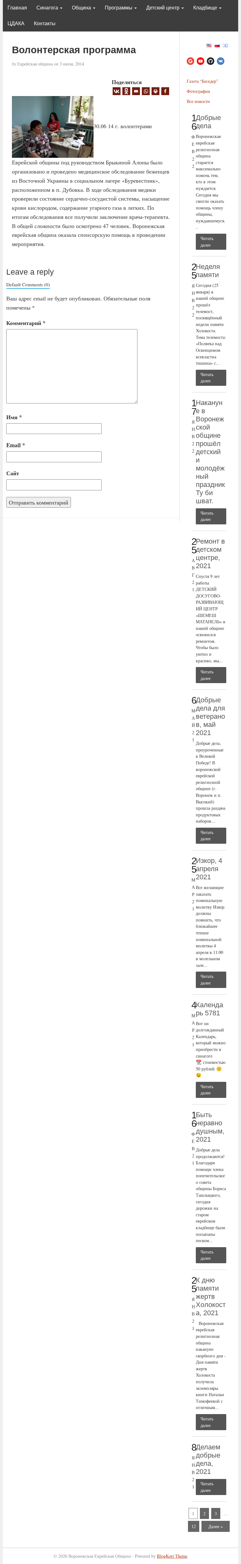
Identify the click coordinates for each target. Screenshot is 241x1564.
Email (15, 445)
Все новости (198, 101)
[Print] (155, 91)
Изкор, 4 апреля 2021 (209, 869)
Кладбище (205, 7)
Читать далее (207, 241)
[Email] (136, 91)
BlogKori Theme (172, 1556)
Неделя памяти (208, 271)
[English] (209, 45)
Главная (17, 7)
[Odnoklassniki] (126, 91)
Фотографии (198, 91)
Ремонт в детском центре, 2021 (210, 553)
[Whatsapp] (146, 91)
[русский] (217, 45)
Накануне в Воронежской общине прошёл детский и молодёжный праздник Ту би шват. (210, 452)
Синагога (47, 7)
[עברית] (225, 45)
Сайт (12, 473)
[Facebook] (165, 91)
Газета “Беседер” (202, 81)
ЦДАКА (16, 23)
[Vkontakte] (116, 91)
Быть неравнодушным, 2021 (210, 1127)
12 (193, 1526)
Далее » (215, 1526)
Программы (119, 7)
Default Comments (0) (28, 284)
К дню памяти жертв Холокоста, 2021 (211, 1296)
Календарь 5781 (209, 1009)
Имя (14, 417)
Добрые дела (208, 122)
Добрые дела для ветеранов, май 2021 (210, 716)
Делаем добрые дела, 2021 (208, 1459)
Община (82, 7)
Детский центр (163, 7)
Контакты (45, 23)
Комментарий (26, 323)
